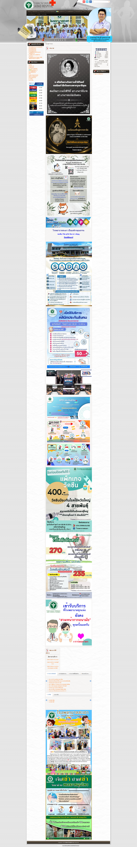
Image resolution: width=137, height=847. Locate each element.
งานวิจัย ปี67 (51, 702)
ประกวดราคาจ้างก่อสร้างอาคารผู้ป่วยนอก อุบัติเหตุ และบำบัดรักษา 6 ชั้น (65, 687)
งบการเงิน (44, 14)
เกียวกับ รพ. (35, 11)
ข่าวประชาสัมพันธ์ (50, 11)
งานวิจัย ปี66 (51, 700)
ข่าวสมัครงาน (61, 11)
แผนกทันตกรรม (32, 49)
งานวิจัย (38, 14)
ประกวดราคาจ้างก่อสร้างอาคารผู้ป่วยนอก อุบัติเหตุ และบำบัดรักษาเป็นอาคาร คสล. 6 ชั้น (68, 679)
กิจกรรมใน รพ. (78, 11)
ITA (30, 73)
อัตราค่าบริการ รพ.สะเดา (53, 659)
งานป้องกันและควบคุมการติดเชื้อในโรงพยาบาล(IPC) (35, 58)
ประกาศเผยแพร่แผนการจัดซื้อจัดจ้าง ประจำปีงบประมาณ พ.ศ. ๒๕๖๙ (64, 689)
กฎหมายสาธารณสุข (33, 75)
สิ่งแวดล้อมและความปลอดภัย (35, 47)
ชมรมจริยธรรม (31, 14)
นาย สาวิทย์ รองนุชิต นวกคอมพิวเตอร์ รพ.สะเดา (70, 845)
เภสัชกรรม (41, 11)
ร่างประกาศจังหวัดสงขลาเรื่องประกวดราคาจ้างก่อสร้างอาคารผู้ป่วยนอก (65, 681)
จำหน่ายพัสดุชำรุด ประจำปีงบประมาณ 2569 (59, 682)
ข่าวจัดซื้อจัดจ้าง (70, 11)
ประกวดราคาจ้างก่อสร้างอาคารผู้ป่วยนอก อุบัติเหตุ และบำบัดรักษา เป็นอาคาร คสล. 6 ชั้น (69, 684)
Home (29, 11)
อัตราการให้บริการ (33, 76)
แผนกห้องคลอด (32, 50)
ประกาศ (51, 48)
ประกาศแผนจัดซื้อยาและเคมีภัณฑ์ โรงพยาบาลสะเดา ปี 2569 (62, 686)
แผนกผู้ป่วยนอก (32, 48)
